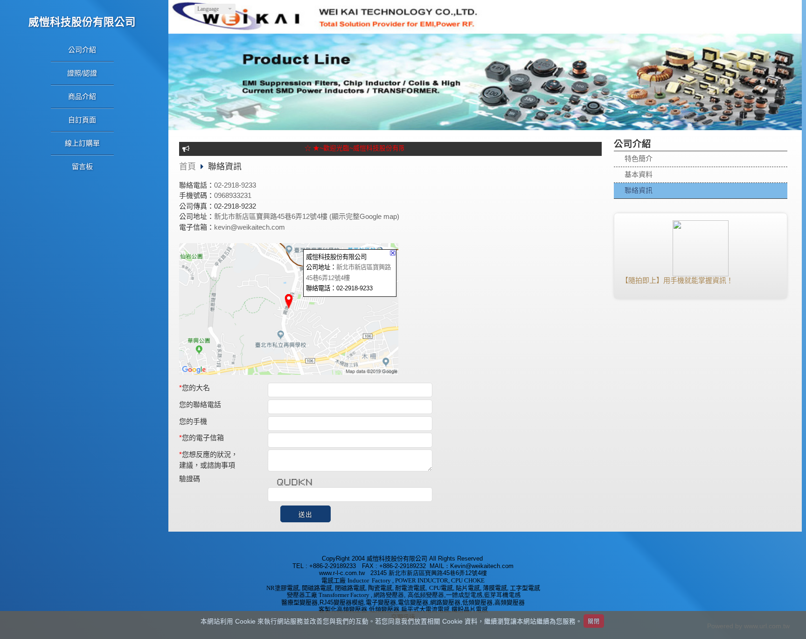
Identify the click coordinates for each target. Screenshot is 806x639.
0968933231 (232, 195)
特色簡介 (639, 158)
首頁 (187, 166)
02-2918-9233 (235, 185)
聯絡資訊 (639, 190)
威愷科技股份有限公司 (82, 22)
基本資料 (639, 174)
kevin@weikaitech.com (249, 227)
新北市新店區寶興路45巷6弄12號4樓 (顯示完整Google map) (306, 216)
